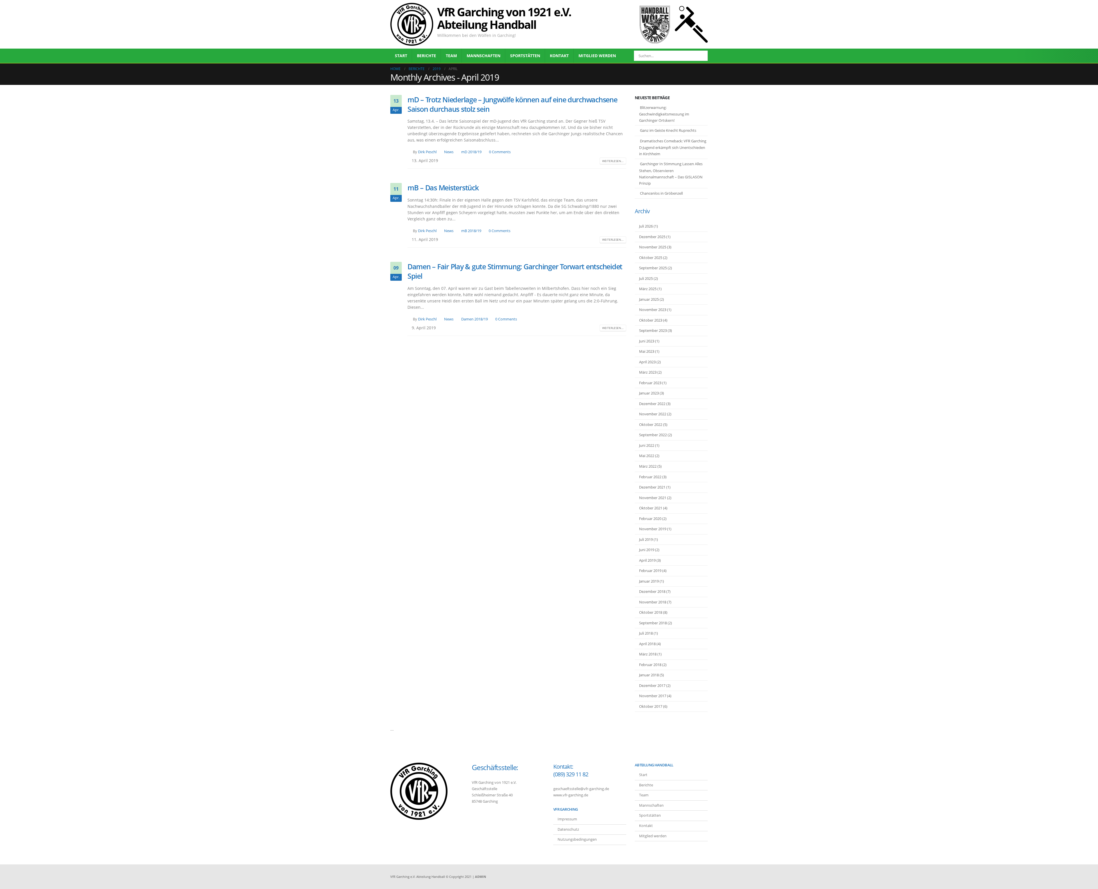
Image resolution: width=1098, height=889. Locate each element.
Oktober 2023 (650, 320)
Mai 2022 (646, 455)
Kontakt (559, 55)
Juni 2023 (646, 341)
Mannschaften (483, 55)
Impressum (567, 819)
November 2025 (652, 247)
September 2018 (653, 622)
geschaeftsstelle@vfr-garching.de (581, 788)
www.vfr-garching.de (570, 795)
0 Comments (500, 152)
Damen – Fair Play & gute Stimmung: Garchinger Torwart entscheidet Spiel (514, 271)
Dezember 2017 (652, 685)
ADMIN (480, 876)
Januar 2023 (649, 393)
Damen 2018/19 (474, 319)
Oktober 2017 (650, 706)
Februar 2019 (650, 570)
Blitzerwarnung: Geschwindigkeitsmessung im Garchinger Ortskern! (664, 114)
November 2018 (652, 602)
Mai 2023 (646, 351)
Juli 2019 (646, 539)
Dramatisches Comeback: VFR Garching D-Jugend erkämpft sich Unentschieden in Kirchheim (672, 147)
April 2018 (647, 643)
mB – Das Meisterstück (443, 187)
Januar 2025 (649, 299)
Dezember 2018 (652, 591)
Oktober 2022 (650, 424)
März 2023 (648, 372)
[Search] (699, 56)
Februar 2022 (650, 476)
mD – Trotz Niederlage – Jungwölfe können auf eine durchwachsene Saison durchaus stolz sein (512, 104)
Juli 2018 (646, 633)
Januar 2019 (649, 581)
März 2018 (648, 654)
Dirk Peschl (427, 152)
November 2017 (652, 695)
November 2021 (652, 497)
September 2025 (653, 267)
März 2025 (648, 288)
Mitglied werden (597, 55)
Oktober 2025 (650, 257)
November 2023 (652, 309)
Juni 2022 (646, 445)
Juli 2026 (646, 226)
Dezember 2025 (652, 236)
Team (451, 55)
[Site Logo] (411, 24)
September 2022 (653, 434)
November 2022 (652, 413)
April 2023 (647, 361)
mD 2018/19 (471, 152)
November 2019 (652, 528)
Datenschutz (568, 829)
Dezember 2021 (652, 487)
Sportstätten (525, 55)
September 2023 (653, 330)
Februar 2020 (650, 518)
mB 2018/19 (471, 230)
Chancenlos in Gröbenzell (661, 193)
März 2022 (648, 466)
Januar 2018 (649, 674)
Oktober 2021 (650, 508)
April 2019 (647, 560)
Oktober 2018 (650, 612)
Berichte (426, 55)
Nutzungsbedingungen (577, 839)
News (448, 152)
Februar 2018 (650, 664)
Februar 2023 (650, 382)
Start (401, 55)
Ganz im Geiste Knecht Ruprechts (668, 130)
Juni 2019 (646, 549)
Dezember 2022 (652, 403)
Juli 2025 (646, 278)
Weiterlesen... (613, 161)
